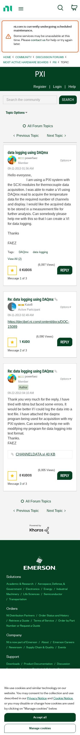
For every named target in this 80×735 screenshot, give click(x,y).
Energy (48, 589)
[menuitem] (60, 8)
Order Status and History (54, 615)
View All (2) (15, 259)
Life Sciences (31, 594)
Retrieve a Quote (19, 620)
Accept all (40, 717)
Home (7, 57)
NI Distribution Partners (20, 615)
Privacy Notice (37, 698)
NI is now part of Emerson (21, 642)
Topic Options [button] (15, 112)
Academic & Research (19, 584)
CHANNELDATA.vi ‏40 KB (35, 454)
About (45, 642)
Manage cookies (40, 728)
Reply (64, 270)
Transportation (18, 599)
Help (72, 86)
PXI (55, 62)
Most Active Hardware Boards (25, 62)
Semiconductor (53, 594)
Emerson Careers (63, 642)
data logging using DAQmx (28, 152)
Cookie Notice (63, 698)
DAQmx (24, 252)
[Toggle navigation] (21, 8)
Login (57, 86)
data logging (40, 252)
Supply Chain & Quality (40, 647)
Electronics (32, 589)
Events (62, 647)
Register (39, 86)
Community (23, 57)
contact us (38, 40)
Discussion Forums (50, 57)
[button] (12, 270)
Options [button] (64, 160)
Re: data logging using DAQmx (31, 299)
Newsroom (15, 647)
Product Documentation (38, 663)
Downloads (13, 663)
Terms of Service (43, 620)
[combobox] (30, 100)
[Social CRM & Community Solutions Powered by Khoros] (39, 529)
